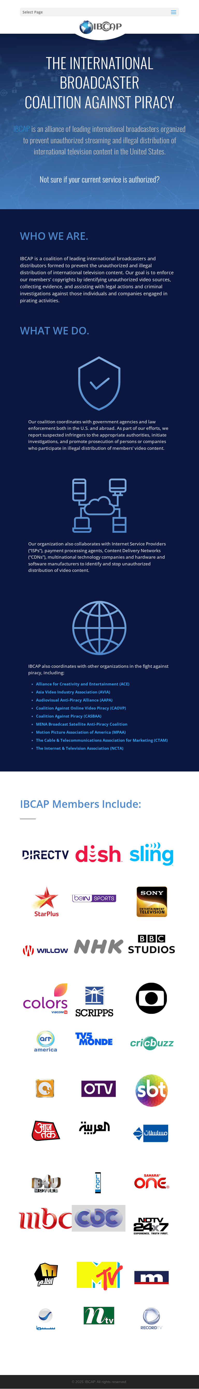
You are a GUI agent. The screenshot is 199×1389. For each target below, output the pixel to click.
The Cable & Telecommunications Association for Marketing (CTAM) (102, 740)
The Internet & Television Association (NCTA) (79, 748)
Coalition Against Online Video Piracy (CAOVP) (81, 708)
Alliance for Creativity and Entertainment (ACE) (82, 683)
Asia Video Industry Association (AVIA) (73, 691)
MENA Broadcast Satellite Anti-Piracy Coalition (81, 724)
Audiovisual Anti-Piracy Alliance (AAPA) (74, 700)
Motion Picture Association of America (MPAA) (81, 732)
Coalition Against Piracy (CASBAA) (68, 716)
